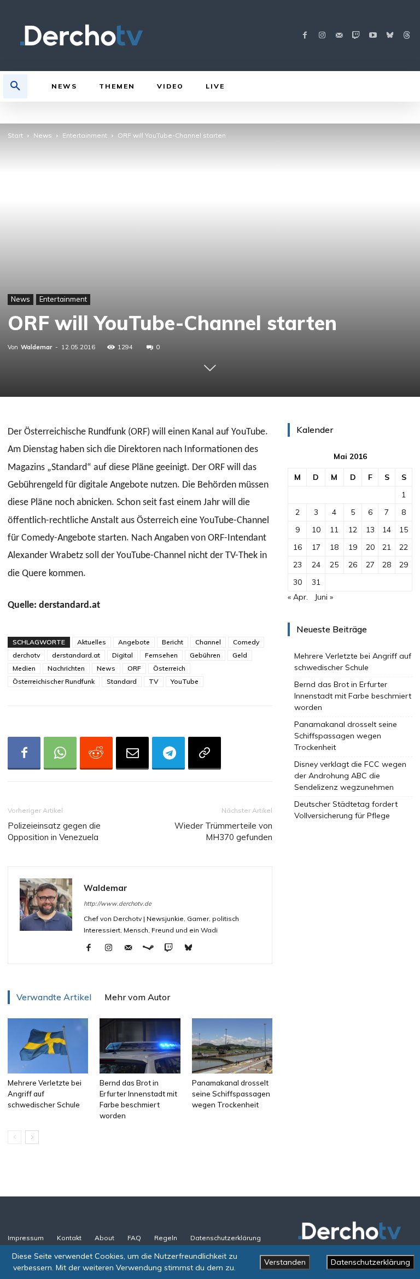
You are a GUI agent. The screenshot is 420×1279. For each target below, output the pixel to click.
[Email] (132, 753)
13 (370, 530)
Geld (239, 655)
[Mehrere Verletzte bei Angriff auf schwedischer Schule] (48, 1045)
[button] (15, 86)
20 (370, 547)
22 (403, 547)
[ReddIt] (96, 753)
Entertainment (84, 135)
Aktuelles (91, 642)
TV (154, 681)
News (42, 135)
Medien (24, 668)
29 (403, 565)
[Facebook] (305, 36)
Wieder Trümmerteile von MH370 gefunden (223, 831)
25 (334, 565)
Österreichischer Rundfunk (54, 681)
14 (386, 530)
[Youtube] (372, 36)
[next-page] (32, 1137)
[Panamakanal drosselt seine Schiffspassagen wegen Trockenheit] (232, 1045)
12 (352, 530)
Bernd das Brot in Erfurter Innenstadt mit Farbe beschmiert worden (352, 695)
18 (334, 547)
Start (15, 135)
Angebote (134, 642)
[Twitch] (355, 36)
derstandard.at (76, 655)
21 (386, 547)
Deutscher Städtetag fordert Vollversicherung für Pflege (346, 809)
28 (386, 565)
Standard (122, 681)
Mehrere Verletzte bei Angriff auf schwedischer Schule (352, 661)
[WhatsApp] (60, 753)
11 (334, 530)
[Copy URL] (204, 753)
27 (370, 565)
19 (352, 547)
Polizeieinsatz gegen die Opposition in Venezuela (54, 831)
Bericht (172, 642)
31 (316, 582)
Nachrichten (66, 668)
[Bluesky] (389, 36)
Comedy (246, 642)
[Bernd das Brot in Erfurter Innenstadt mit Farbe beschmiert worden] (140, 1045)
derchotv (26, 655)
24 (316, 565)
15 (403, 530)
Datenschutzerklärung (370, 1262)
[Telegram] (168, 753)
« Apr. (298, 597)
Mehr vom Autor (137, 996)
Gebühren (205, 655)
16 (297, 547)
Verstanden (285, 1262)
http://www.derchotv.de (117, 903)
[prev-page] (14, 1137)
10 (316, 530)
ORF (134, 668)
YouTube (185, 681)
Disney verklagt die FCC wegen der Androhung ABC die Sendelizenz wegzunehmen (350, 775)
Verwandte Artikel (53, 996)
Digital (122, 655)
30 (297, 582)
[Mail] (339, 36)
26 (352, 565)
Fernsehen (161, 655)
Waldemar (36, 347)
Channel (208, 642)
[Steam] (152, 948)
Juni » (323, 597)
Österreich (169, 668)
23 (297, 565)
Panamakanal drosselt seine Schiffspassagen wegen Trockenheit (231, 1093)
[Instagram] (322, 36)
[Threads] (406, 36)
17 (316, 547)
